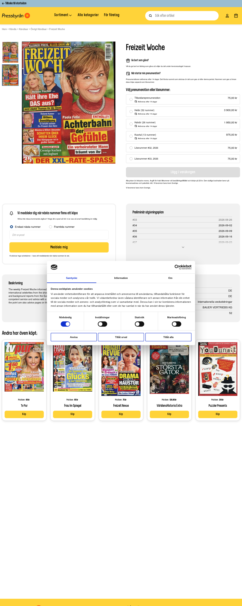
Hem (4, 29)
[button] (63, 15)
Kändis (12, 29)
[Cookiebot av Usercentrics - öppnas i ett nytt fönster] (177, 267)
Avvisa (74, 337)
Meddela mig (59, 247)
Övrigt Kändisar (39, 29)
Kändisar (23, 29)
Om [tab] (170, 278)
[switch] (102, 324)
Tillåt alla (168, 337)
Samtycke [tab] (71, 278)
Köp (24, 414)
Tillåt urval (121, 337)
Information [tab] (121, 278)
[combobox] (182, 15)
